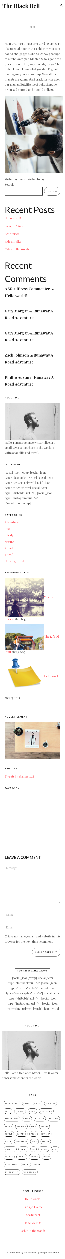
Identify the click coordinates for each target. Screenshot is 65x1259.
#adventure (12, 1103)
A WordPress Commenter (27, 288)
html (55, 1149)
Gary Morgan (17, 310)
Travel (9, 555)
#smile (8, 1134)
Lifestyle (10, 535)
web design (30, 1172)
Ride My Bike (13, 241)
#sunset (45, 1134)
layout (22, 1157)
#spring (21, 1134)
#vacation (21, 1141)
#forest (20, 1111)
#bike (27, 1103)
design (43, 1149)
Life (7, 529)
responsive (11, 1164)
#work (45, 1141)
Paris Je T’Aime (14, 226)
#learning (46, 1111)
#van (34, 1141)
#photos (39, 1119)
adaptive (10, 1149)
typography (12, 1172)
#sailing (21, 1126)
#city (8, 1111)
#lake (32, 1111)
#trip (8, 1141)
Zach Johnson (17, 354)
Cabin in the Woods (17, 249)
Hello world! (13, 218)
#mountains (12, 1119)
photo (46, 1157)
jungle (9, 1157)
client (23, 1149)
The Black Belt (21, 5)
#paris (26, 1119)
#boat (37, 1103)
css (33, 1149)
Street (9, 548)
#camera (51, 1103)
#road (8, 1126)
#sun (33, 1134)
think (37, 1164)
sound (26, 1164)
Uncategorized (14, 561)
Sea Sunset (12, 234)
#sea (33, 1126)
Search (9, 184)
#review (53, 1119)
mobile (34, 1157)
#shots (44, 1126)
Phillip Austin (17, 377)
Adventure (12, 522)
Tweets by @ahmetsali (19, 776)
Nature (9, 542)
